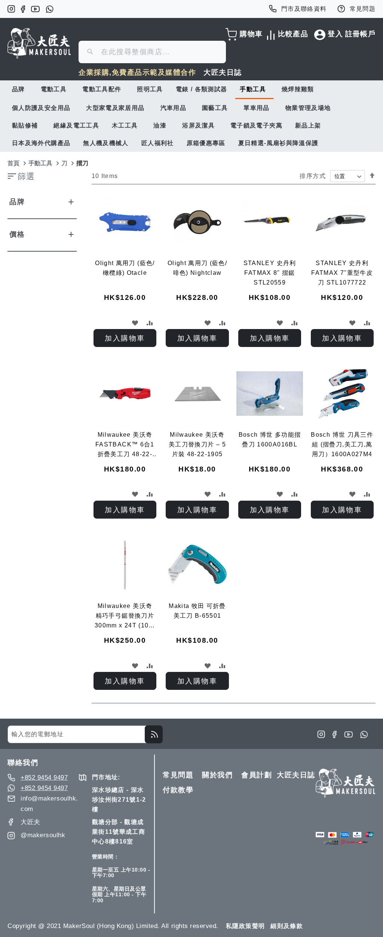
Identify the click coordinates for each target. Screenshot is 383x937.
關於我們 (217, 775)
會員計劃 (256, 775)
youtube (35, 9)
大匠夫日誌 (222, 72)
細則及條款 (286, 926)
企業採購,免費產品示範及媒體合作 (137, 72)
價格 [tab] (17, 234)
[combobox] (152, 52)
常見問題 (363, 9)
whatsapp (49, 9)
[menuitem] (20, 89)
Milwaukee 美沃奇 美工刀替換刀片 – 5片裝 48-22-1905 (197, 444)
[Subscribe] (154, 734)
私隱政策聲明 (245, 926)
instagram (11, 9)
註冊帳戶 (360, 34)
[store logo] (39, 43)
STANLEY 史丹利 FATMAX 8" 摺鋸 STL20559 (269, 273)
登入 (335, 34)
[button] (135, 322)
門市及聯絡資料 (304, 9)
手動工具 (40, 163)
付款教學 (178, 790)
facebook (23, 9)
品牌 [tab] (17, 202)
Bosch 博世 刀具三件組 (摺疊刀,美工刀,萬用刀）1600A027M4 (342, 444)
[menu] (191, 116)
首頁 (13, 163)
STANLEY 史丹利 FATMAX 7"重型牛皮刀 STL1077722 (342, 273)
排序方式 (312, 176)
